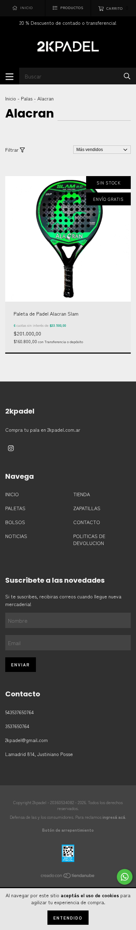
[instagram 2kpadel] (10, 448)
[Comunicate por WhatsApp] (125, 877)
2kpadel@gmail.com (26, 739)
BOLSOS (15, 522)
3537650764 (17, 726)
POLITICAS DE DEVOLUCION (89, 539)
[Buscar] (127, 75)
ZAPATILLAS (86, 508)
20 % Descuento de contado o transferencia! (68, 22)
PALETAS (15, 508)
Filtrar (12, 149)
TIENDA (81, 494)
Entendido (68, 918)
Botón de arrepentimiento (68, 830)
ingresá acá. (114, 817)
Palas (26, 98)
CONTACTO (86, 522)
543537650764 (19, 712)
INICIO (12, 494)
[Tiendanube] (68, 876)
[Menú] (9, 76)
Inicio (10, 98)
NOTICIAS (16, 535)
